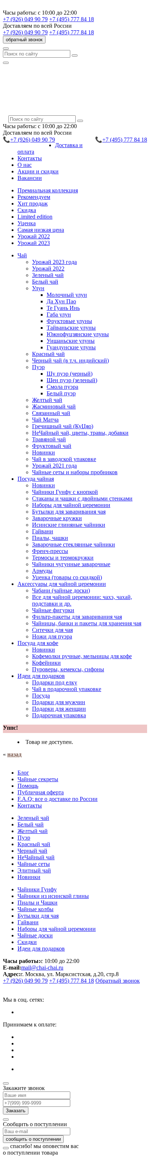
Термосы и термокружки (63, 557)
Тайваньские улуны (71, 328)
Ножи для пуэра (52, 636)
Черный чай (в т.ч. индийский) (70, 360)
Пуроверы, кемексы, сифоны (68, 669)
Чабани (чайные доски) (61, 590)
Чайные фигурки (53, 610)
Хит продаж (32, 203)
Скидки (27, 942)
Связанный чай (51, 413)
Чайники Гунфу (37, 889)
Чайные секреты (37, 779)
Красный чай (48, 354)
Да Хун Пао (61, 301)
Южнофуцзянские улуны (78, 334)
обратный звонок (24, 39)
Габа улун (59, 314)
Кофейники (46, 663)
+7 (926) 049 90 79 (25, 19)
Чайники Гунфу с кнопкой (65, 492)
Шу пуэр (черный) (69, 374)
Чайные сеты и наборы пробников (75, 472)
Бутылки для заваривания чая (69, 511)
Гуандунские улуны (71, 347)
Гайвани (42, 531)
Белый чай (45, 282)
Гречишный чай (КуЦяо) (62, 426)
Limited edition (34, 217)
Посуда (41, 695)
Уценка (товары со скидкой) (67, 577)
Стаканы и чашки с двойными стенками (82, 498)
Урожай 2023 (33, 243)
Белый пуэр (61, 393)
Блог (23, 773)
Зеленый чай (48, 275)
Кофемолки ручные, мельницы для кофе (82, 656)
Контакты (29, 158)
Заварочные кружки (57, 518)
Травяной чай (49, 439)
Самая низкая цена (40, 230)
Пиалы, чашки (50, 538)
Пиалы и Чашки (37, 902)
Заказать (15, 1110)
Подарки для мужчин (58, 702)
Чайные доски (35, 935)
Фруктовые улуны (69, 321)
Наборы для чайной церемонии (71, 505)
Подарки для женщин (59, 709)
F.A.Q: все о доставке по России (57, 799)
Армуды (42, 571)
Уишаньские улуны (71, 341)
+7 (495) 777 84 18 (71, 19)
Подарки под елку (54, 682)
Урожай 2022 (33, 236)
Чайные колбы (35, 909)
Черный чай (32, 851)
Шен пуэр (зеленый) (72, 380)
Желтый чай (47, 400)
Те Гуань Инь (63, 308)
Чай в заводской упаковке (64, 459)
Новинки (43, 452)
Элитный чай (34, 870)
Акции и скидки (38, 171)
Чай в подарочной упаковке (66, 689)
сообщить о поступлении (33, 1139)
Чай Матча (45, 420)
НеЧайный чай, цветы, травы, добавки (80, 433)
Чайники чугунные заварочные (71, 564)
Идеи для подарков (41, 948)
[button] (22, 255)
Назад (14, 754)
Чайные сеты (33, 864)
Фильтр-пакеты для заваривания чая (77, 617)
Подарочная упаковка (59, 715)
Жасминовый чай (54, 406)
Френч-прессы (50, 551)
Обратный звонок (117, 981)
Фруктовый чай (51, 446)
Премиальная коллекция (47, 190)
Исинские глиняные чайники (68, 525)
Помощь (27, 786)
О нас (24, 165)
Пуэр (23, 837)
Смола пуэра (62, 387)
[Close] (6, 1083)
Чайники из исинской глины (53, 896)
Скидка (26, 210)
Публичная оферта (40, 792)
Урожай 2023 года (54, 262)
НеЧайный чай (36, 857)
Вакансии (29, 178)
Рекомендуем (33, 197)
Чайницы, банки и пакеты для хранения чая (86, 623)
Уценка (26, 223)
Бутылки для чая (38, 916)
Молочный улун (67, 295)
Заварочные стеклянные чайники (73, 544)
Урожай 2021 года (54, 466)
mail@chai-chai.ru (42, 967)
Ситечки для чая (52, 630)
